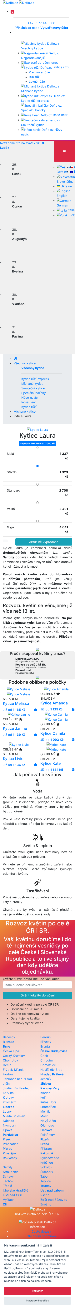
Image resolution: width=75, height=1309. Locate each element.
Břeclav (45, 1042)
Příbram (46, 1149)
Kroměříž (9, 1102)
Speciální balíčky (33, 393)
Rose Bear (60, 115)
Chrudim (46, 1060)
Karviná (8, 1093)
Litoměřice (48, 1107)
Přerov (7, 1149)
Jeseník (45, 1079)
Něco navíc (29, 397)
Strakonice (10, 1172)
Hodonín (9, 1074)
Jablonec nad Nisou (17, 1079)
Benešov (9, 1037)
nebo (41, 28)
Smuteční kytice (33, 388)
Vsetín (44, 1195)
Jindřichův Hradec (16, 1088)
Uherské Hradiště (15, 1190)
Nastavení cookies (37, 1300)
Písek (7, 1139)
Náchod (8, 1121)
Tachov (8, 1181)
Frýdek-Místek (13, 1070)
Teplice (45, 1181)
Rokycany (10, 1158)
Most (44, 1116)
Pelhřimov (47, 1135)
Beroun (45, 1037)
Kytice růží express (35, 379)
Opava (7, 1130)
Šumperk (46, 1172)
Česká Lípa (11, 1051)
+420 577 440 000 (41, 23)
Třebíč (7, 1186)
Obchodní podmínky (41, 1236)
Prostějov (10, 1153)
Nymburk (9, 1125)
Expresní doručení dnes (41, 62)
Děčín (7, 1065)
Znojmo (45, 1204)
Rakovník (47, 1153)
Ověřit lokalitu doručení (38, 995)
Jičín (6, 1083)
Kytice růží (60, 67)
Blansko (8, 1042)
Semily (7, 1167)
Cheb (44, 1056)
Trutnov (46, 1186)
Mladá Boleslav (14, 1116)
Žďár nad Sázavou (53, 1200)
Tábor (44, 1176)
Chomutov (10, 1060)
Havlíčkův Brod (51, 1070)
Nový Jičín (48, 1121)
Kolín (43, 1097)
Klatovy (8, 1097)
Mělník (45, 1111)
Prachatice (10, 1144)
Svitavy (8, 1176)
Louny (7, 1111)
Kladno (45, 1093)
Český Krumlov (14, 1056)
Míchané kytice (32, 384)
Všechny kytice (25, 363)
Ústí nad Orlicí (13, 1195)
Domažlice (48, 1065)
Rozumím (37, 1290)
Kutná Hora (48, 1102)
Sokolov (46, 1167)
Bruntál (45, 1046)
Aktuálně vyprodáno (43, 542)
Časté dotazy (41, 1231)
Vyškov (8, 1200)
